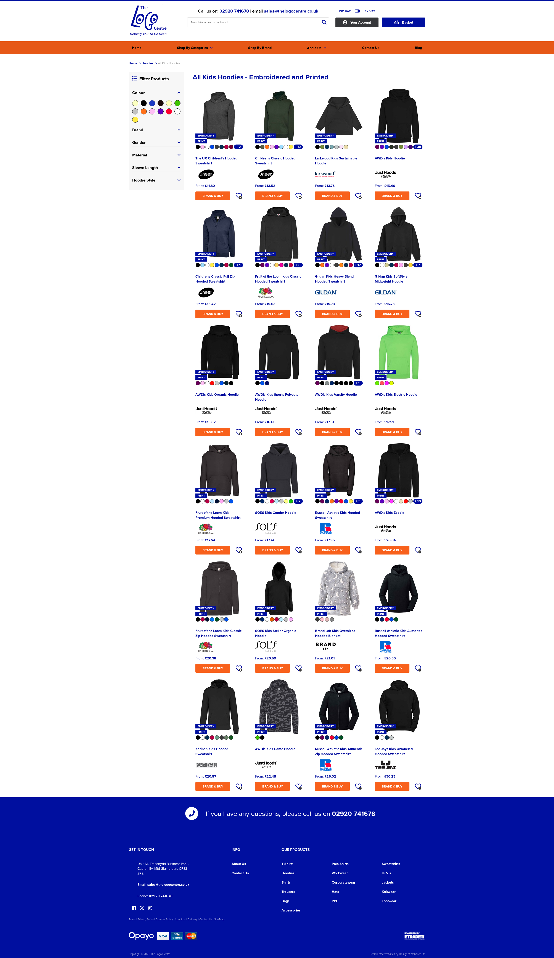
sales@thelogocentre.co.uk (291, 11)
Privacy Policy (146, 919)
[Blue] (152, 103)
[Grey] (135, 111)
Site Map (219, 919)
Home (133, 63)
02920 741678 (234, 11)
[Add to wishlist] (238, 195)
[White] (177, 111)
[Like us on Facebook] (134, 908)
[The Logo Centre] (148, 20)
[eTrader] (414, 936)
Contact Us (240, 873)
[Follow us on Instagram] (150, 908)
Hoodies (147, 63)
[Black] (144, 103)
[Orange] (144, 111)
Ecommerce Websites (382, 954)
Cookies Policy (164, 919)
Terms (132, 919)
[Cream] (169, 103)
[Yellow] (135, 120)
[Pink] (152, 111)
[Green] (177, 103)
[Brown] (161, 103)
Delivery (192, 919)
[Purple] (161, 111)
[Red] (169, 111)
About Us (239, 863)
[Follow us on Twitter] (142, 908)
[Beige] (135, 103)
